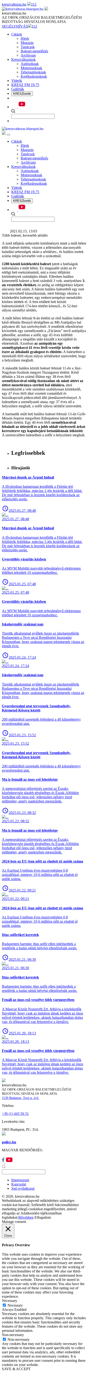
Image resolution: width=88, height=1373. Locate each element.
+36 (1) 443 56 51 (15, 1114)
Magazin (27, 43)
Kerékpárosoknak (34, 76)
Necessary (15, 1305)
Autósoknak (30, 64)
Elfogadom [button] (42, 1217)
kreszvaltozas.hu (14, 4)
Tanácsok (28, 47)
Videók (16, 81)
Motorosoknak (31, 68)
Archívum (28, 55)
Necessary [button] (9, 1301)
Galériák (17, 89)
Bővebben (26, 1217)
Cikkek (16, 34)
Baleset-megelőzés (34, 51)
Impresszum (20, 1180)
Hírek (25, 38)
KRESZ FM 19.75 (25, 85)
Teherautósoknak (33, 72)
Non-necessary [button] (13, 1335)
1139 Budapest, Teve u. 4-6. (20, 1098)
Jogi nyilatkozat (22, 1188)
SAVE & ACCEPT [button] (16, 1369)
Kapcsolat (18, 1184)
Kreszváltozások (23, 59)
